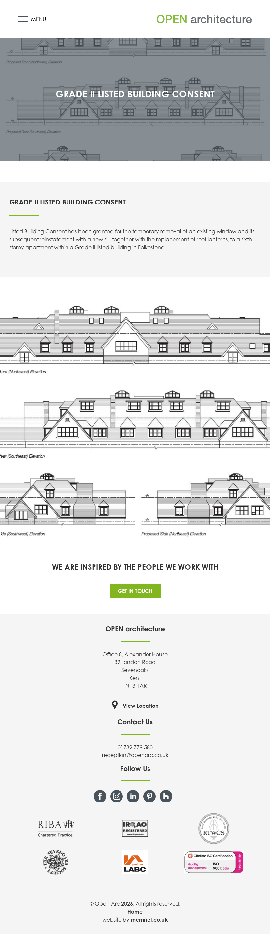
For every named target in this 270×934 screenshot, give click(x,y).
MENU (38, 19)
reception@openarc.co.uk (135, 755)
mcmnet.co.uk (149, 919)
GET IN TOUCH (135, 591)
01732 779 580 (135, 747)
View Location (141, 706)
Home (135, 911)
